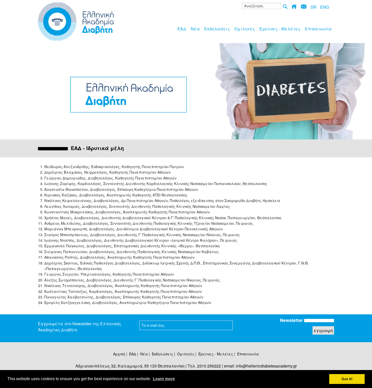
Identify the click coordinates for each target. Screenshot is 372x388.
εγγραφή (323, 330)
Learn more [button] (164, 379)
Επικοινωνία (318, 29)
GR (314, 7)
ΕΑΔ (181, 29)
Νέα (195, 29)
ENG (324, 7)
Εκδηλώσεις (217, 29)
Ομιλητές (244, 29)
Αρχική (119, 353)
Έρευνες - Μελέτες (279, 29)
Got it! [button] (347, 379)
